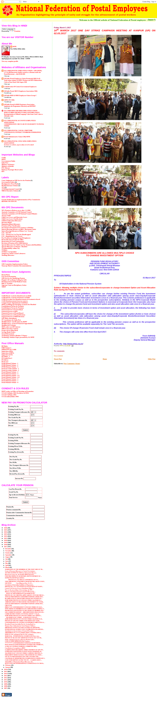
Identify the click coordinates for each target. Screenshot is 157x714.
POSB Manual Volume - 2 (10, 365)
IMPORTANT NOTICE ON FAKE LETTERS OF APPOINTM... (22, 627)
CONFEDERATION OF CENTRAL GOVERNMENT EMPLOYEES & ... (25, 622)
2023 (6, 534)
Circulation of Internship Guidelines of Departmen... (19, 585)
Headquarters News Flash (10, 184)
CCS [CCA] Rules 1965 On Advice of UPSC (15, 393)
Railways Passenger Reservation (12, 170)
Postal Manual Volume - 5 (10, 379)
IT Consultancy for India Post (11, 320)
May (6, 563)
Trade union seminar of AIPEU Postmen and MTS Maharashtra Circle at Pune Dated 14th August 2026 (23, 81)
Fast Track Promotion (9, 276)
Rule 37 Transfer (7, 283)
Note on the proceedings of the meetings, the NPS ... (19, 590)
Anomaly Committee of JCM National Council (17, 212)
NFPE (15, 46)
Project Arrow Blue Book (10, 330)
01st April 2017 (99, 332)
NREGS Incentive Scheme (10, 191)
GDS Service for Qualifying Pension (13, 278)
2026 (6, 528)
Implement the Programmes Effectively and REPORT (20, 106)
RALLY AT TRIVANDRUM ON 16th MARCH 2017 (20, 593)
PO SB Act (5, 360)
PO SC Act (5, 362)
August (7, 557)
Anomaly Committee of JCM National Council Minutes (19, 214)
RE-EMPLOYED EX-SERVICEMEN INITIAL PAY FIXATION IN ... (24, 598)
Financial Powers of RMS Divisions (13, 316)
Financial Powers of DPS (10, 311)
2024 (6, 532)
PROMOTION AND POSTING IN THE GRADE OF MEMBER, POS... (24, 610)
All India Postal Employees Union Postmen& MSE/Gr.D (22, 78)
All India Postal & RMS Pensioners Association (19, 104)
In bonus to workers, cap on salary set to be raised (19, 145)
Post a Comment (58, 355)
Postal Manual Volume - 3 (10, 374)
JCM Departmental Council (11, 189)
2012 (6, 678)
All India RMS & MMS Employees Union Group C (20, 95)
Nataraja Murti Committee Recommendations (16, 266)
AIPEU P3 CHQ (9, 100)
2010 (6, 682)
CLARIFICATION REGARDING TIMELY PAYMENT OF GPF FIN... (24, 649)
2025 (6, 530)
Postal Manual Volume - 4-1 (11, 375)
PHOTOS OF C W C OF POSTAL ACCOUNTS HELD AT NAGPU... (24, 586)
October (7, 553)
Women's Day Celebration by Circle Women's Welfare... (20, 626)
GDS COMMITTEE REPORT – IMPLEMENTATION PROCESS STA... (24, 612)
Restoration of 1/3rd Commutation (13, 241)
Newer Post (58, 359)
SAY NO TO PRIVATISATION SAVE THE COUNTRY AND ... (22, 656)
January (8, 667)
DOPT (4, 159)
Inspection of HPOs (8, 353)
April (7, 565)
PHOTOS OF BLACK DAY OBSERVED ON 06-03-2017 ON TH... (23, 638)
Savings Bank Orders (8, 332)
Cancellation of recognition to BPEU (15, 648)
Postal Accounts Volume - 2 (10, 370)
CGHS (4, 157)
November (8, 551)
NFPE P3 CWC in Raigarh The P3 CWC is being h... (19, 634)
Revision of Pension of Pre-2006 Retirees (15, 243)
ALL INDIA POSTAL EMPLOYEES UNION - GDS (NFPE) (23, 70)
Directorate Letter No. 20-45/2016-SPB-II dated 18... (19, 574)
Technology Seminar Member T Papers (14, 335)
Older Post (151, 359)
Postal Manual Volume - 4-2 (11, 377)
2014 (6, 673)
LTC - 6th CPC (6, 233)
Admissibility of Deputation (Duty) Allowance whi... (19, 661)
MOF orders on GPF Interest (11, 327)
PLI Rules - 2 (6, 356)
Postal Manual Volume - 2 (10, 372)
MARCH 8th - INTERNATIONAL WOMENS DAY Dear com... (22, 636)
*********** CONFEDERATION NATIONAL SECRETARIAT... (23, 643)
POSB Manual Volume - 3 (10, 367)
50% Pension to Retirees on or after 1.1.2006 (16, 210)
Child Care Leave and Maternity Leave (14, 217)
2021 (6, 538)
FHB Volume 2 (6, 348)
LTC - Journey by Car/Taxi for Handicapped (16, 234)
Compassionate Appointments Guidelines (15, 303)
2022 (6, 536)
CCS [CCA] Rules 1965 (9, 395)
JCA (3, 187)
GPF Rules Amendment (9, 318)
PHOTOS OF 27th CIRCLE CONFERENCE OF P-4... (22, 579)
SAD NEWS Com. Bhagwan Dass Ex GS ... (19, 583)
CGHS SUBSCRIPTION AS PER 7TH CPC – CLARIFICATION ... (23, 660)
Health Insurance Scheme (10, 185)
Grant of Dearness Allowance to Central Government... (20, 571)
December (8, 549)
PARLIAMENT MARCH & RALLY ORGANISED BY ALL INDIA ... (24, 655)
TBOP (4, 287)
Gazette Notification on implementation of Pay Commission (21, 199)
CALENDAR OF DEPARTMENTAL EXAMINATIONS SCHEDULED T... (25, 658)
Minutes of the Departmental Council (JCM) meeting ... (20, 591)
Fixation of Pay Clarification (11, 226)
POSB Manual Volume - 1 (10, 363)
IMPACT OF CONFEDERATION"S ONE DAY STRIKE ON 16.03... (24, 607)
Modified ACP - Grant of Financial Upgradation (17, 323)
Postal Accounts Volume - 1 (10, 368)
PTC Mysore (6, 168)
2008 (6, 686)
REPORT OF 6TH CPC (9, 201)
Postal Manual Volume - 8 (10, 382)
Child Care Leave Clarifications (12, 219)
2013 (6, 675)
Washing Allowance (8, 255)
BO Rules (5, 346)
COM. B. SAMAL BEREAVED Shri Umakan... (17, 641)
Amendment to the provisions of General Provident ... (20, 631)
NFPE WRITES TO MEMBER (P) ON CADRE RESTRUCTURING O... (25, 608)
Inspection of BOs (7, 351)
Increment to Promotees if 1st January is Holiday (17, 227)
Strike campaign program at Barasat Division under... (20, 639)
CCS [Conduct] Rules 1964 (10, 396)
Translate (17, 31)
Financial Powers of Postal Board (12, 313)
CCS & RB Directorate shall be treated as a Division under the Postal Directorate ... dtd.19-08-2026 (22, 73)
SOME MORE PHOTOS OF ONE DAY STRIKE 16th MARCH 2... (23, 600)
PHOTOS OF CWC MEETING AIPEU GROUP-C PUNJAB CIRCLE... (24, 595)
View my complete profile (10, 61)
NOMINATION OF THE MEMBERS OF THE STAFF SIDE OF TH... (24, 569)
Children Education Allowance (11, 221)
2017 (6, 546)
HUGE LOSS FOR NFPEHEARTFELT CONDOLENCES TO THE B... (24, 663)
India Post (5, 163)
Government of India (8, 161)
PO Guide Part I (7, 358)
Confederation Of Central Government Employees (20, 86)
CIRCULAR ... (15, 605)
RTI (3, 171)
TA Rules (4, 250)
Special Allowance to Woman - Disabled (14, 246)
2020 (6, 540)
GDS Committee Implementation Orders (15, 264)
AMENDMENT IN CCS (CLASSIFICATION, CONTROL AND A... (23, 632)
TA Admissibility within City (11, 248)
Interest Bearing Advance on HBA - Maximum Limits (19, 229)
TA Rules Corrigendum (9, 252)
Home (105, 359)
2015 (6, 671)
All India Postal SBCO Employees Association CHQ (20, 91)
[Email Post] (72, 345)
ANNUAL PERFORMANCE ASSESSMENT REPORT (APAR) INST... (24, 596)
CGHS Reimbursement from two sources (15, 301)
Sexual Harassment (8, 334)
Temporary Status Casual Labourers (13, 253)
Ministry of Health (8, 166)
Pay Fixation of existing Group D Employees (16, 238)
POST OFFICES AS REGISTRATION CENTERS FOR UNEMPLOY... (24, 644)
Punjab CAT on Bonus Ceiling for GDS (14, 280)
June (7, 561)
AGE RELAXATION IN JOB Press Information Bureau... (21, 572)
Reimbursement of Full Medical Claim (14, 282)
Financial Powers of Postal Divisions (13, 315)
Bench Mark (6, 275)
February (8, 665)
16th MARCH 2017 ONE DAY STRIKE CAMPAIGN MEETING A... (24, 653)
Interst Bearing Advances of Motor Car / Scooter (17, 231)
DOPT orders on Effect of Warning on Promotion (17, 391)
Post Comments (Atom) (72, 363)
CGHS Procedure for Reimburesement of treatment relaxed (21, 299)
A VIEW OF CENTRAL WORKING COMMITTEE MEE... (21, 646)
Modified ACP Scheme (9, 325)
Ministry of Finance (8, 164)
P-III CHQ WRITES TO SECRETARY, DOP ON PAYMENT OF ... (23, 576)
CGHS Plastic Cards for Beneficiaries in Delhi (16, 296)
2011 (6, 680)
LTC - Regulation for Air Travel (12, 236)
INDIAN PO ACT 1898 (9, 349)
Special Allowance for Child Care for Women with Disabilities (21, 245)
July (6, 559)
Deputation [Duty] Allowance (11, 224)
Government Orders (8, 182)
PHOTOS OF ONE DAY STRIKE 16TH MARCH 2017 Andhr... (22, 620)
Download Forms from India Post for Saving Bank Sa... (20, 624)
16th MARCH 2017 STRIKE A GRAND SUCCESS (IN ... (21, 617)
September (8, 555)
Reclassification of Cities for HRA (12, 240)
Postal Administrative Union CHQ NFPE (17, 137)
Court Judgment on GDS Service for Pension (16, 180)
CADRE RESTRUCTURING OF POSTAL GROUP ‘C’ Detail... (22, 614)
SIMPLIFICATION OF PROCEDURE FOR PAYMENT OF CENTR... (24, 602)
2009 (6, 684)
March (7, 567)
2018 (6, 544)
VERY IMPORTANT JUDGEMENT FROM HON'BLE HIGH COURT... (25, 581)
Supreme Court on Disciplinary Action (14, 285)
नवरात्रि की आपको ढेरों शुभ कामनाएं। (14, 578)
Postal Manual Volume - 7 (10, 381)
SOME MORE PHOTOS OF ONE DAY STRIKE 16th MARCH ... (23, 615)
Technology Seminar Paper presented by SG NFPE (18, 337)
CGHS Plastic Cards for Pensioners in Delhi (16, 297)
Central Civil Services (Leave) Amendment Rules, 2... (19, 588)
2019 (6, 542)
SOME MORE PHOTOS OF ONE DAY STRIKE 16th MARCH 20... (24, 619)
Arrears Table (6, 215)
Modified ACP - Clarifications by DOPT (14, 322)
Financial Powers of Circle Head (12, 310)
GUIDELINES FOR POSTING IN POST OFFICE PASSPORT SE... (23, 651)
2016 (6, 669)
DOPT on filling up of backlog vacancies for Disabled (19, 304)
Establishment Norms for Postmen (13, 306)
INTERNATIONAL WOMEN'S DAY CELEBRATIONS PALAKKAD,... (24, 629)
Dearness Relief (7, 222)
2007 (6, 688)
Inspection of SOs (7, 355)
